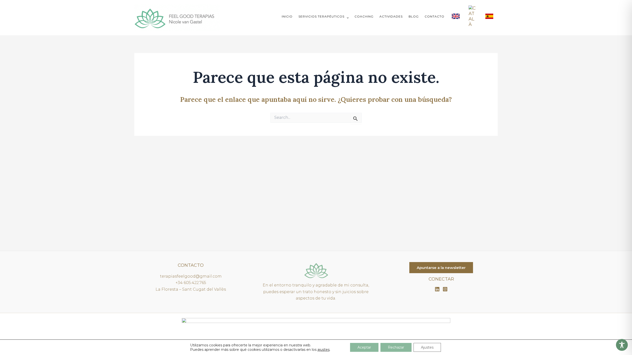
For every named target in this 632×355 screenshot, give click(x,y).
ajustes (323, 349)
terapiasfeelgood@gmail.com (191, 276)
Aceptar (364, 347)
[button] (346, 17)
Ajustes (427, 347)
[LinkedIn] (437, 289)
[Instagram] (445, 289)
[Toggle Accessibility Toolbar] (621, 344)
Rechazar (396, 347)
